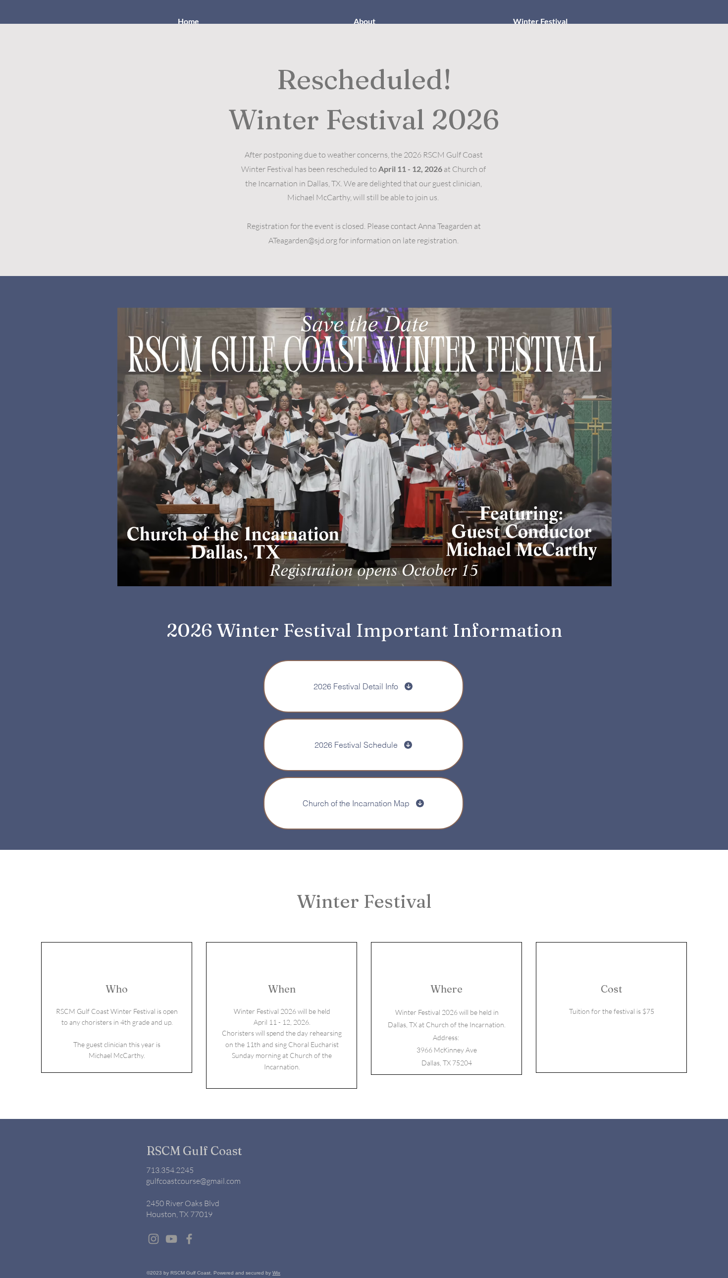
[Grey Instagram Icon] (153, 1239)
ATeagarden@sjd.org (302, 240)
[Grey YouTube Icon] (171, 1239)
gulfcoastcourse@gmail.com (193, 1181)
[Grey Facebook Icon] (189, 1239)
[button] (364, 21)
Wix (276, 1273)
